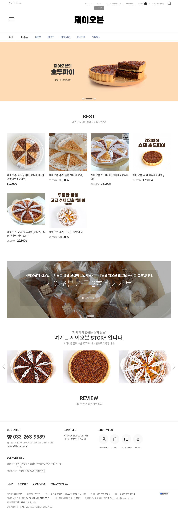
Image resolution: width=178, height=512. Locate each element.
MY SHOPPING (114, 3)
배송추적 (40, 471)
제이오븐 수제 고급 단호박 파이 (66, 232)
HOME (10, 484)
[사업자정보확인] (43, 498)
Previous (7, 71)
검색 (169, 3)
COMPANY (23, 484)
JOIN (99, 3)
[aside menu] (11, 19)
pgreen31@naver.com (17, 446)
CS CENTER (158, 3)
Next (170, 71)
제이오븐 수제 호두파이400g (148, 175)
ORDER (129, 3)
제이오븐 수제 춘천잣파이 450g (66, 175)
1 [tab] (83, 98)
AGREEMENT (39, 484)
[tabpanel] (89, 71)
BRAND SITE (89, 303)
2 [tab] (89, 98)
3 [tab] (95, 98)
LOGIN (88, 3)
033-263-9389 (29, 437)
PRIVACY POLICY (59, 484)
